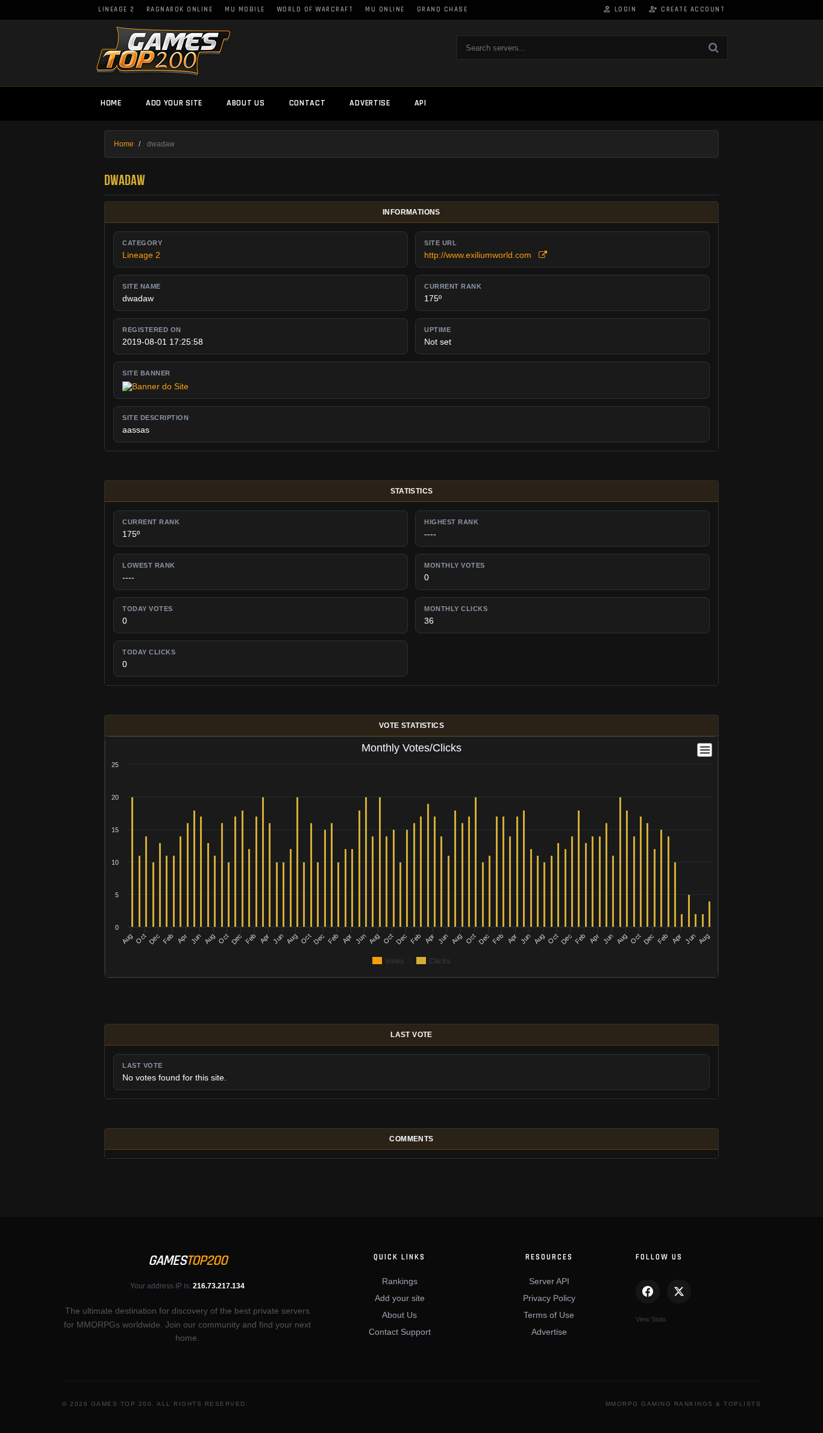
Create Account (686, 9)
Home (111, 103)
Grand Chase (442, 9)
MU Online (385, 9)
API (421, 103)
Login (619, 9)
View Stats (651, 1319)
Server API (549, 1281)
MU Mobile (245, 9)
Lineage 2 (116, 9)
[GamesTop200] (163, 52)
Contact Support (400, 1332)
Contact (307, 103)
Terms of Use (549, 1315)
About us (246, 103)
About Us (399, 1315)
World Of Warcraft (315, 9)
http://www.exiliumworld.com (481, 255)
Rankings (400, 1281)
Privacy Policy (549, 1298)
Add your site (174, 103)
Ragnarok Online (179, 9)
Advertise (369, 103)
